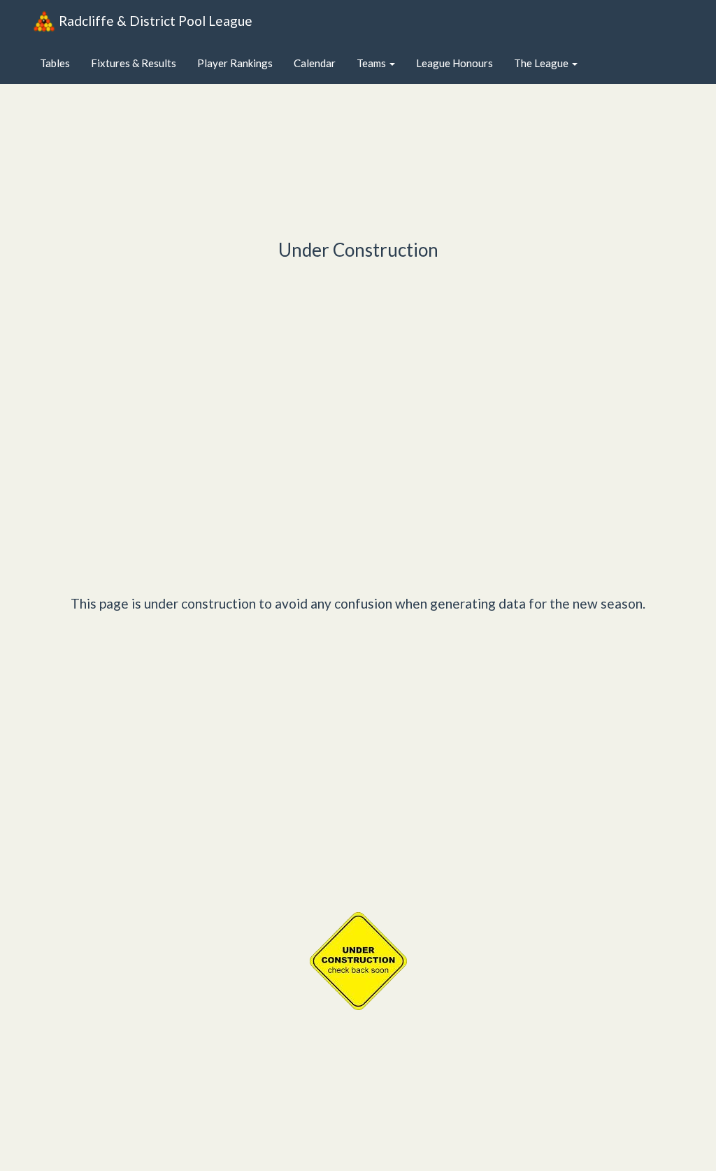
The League (542, 63)
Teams (372, 63)
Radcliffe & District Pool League (155, 21)
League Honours (454, 63)
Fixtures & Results (133, 63)
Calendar (315, 63)
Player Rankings (235, 63)
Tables (55, 63)
